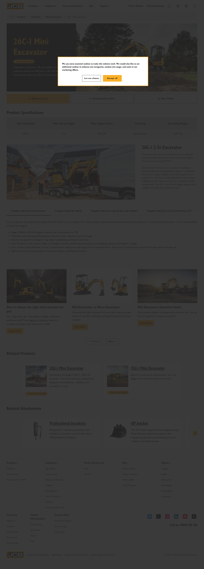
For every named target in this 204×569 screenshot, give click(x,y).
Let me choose (91, 78)
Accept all (112, 78)
